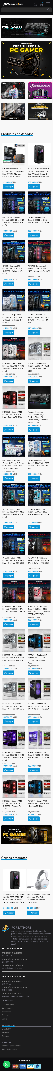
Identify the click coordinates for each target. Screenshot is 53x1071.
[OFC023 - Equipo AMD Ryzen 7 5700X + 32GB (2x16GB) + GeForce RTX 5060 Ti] (13, 300)
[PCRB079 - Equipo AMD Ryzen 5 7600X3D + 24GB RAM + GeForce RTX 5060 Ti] (39, 737)
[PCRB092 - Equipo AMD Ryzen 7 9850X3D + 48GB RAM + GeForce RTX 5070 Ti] (39, 689)
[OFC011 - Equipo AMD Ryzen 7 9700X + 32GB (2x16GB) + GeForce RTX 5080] (13, 251)
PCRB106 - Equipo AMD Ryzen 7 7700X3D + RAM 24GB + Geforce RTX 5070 (13, 609)
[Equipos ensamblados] (26, 834)
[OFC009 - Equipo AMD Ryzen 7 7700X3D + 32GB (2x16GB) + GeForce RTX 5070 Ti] (39, 446)
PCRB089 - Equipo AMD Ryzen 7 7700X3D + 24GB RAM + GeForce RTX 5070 (38, 560)
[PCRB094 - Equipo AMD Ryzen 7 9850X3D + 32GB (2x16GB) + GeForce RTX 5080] (13, 737)
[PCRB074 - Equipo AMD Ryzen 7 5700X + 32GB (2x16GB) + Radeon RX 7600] (13, 786)
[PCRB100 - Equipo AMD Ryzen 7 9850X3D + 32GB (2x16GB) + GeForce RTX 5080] (13, 348)
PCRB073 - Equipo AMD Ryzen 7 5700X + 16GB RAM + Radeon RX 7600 (12, 414)
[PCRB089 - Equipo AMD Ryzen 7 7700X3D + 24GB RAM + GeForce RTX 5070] (39, 543)
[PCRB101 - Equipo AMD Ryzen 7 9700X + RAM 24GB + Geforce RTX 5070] (39, 251)
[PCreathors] (13, 4)
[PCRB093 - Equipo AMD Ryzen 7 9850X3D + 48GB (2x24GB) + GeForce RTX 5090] (39, 348)
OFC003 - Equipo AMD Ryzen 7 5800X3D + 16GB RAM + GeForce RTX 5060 (13, 560)
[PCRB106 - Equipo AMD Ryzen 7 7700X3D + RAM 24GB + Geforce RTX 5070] (13, 591)
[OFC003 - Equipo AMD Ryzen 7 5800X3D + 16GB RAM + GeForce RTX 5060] (13, 543)
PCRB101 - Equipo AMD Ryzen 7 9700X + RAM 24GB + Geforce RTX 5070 (39, 268)
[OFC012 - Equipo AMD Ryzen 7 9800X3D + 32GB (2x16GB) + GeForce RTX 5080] (13, 494)
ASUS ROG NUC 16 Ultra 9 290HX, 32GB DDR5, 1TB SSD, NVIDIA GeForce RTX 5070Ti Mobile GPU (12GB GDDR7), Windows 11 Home (39, 174)
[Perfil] (36, 4)
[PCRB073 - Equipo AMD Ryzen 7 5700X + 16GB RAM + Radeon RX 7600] (13, 397)
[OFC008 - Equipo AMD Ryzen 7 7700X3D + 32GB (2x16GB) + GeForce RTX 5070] (39, 300)
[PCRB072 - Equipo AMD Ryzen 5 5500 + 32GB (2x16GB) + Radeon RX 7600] (39, 640)
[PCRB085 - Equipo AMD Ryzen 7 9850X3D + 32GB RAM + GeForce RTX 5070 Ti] (13, 640)
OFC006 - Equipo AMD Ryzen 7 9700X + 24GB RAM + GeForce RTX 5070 (38, 511)
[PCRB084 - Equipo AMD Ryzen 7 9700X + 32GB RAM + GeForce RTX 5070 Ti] (13, 689)
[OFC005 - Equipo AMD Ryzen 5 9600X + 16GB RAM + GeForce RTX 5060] (39, 202)
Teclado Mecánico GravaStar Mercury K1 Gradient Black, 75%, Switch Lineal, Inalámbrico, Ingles (38, 417)
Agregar (9, 186)
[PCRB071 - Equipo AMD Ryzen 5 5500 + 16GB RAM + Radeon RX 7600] (39, 786)
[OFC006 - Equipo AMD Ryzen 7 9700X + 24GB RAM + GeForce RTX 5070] (39, 494)
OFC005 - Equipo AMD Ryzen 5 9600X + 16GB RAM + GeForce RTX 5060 (38, 220)
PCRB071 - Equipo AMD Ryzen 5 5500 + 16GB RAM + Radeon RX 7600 (38, 803)
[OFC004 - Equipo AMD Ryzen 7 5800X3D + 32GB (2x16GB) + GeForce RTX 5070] (13, 202)
